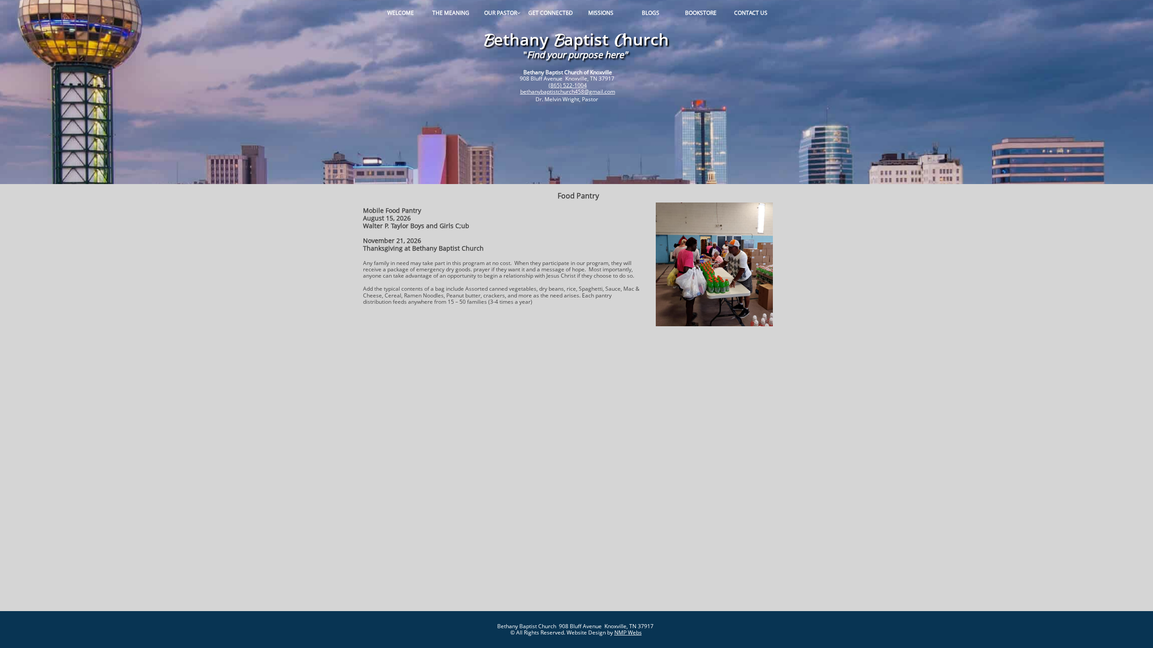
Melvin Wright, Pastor (572, 99)
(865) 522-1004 (568, 85)
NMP (621, 632)
